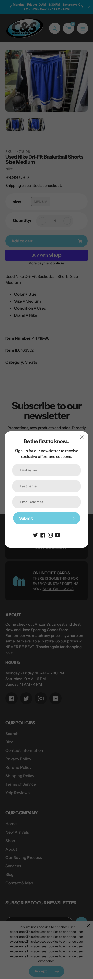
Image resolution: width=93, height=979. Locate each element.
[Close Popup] (82, 437)
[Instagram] (50, 534)
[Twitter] (35, 534)
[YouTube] (57, 534)
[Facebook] (42, 534)
